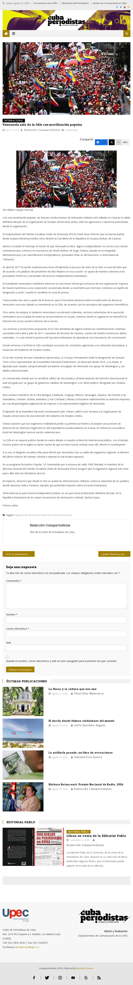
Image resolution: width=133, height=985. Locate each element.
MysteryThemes (84, 968)
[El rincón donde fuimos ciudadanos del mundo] (23, 733)
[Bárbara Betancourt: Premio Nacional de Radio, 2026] (23, 796)
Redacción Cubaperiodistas (42, 130)
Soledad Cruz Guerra (88, 757)
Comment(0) (71, 130)
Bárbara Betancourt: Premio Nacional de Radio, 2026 (86, 784)
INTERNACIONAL (13, 120)
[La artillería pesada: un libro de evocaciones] (23, 765)
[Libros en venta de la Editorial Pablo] (33, 847)
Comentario (13, 580)
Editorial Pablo (20, 822)
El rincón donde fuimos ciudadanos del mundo (82, 720)
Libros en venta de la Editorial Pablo (96, 836)
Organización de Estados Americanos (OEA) (36, 515)
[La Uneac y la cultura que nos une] (23, 701)
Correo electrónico (17, 628)
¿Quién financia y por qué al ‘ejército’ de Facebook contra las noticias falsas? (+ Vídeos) (115, 554)
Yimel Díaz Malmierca (89, 693)
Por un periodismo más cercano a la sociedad (20, 554)
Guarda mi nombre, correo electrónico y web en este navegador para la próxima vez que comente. (61, 661)
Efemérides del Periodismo (75, 3)
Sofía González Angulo (89, 725)
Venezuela (66, 515)
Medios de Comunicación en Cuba (110, 3)
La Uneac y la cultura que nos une (73, 689)
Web (8, 642)
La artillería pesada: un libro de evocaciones (81, 752)
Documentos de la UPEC (46, 3)
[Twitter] (112, 142)
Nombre (11, 614)
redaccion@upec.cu (28, 947)
